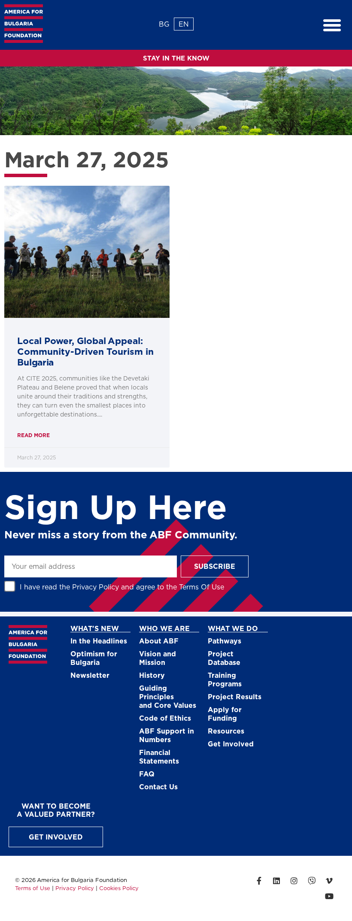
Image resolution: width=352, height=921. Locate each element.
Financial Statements (159, 756)
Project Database (224, 657)
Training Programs (225, 679)
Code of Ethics (165, 718)
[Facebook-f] (259, 880)
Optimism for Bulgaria (93, 657)
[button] (332, 24)
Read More (33, 435)
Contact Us (158, 786)
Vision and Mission (157, 657)
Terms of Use (32, 888)
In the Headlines (98, 641)
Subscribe (214, 566)
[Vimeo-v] (329, 880)
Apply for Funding (225, 713)
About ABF (159, 641)
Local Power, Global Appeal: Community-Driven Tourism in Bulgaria (85, 351)
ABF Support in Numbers (166, 735)
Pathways (224, 641)
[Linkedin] (276, 880)
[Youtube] (329, 896)
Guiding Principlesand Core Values (167, 696)
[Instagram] (294, 880)
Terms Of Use (201, 587)
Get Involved (231, 744)
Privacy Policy (95, 587)
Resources (226, 731)
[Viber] (311, 880)
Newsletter (89, 675)
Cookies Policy (119, 888)
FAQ (147, 774)
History (152, 675)
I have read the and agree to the (122, 587)
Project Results (234, 696)
